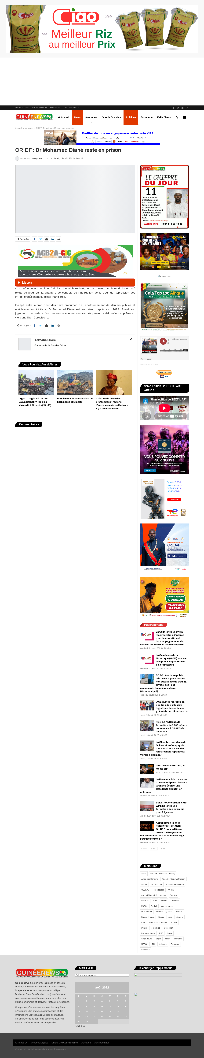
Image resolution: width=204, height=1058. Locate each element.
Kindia (161, 917)
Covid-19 (145, 901)
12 (110, 1006)
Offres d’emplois (39, 108)
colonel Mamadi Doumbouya (153, 895)
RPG (161, 933)
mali (143, 922)
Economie (146, 117)
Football (154, 906)
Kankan (179, 912)
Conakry (173, 895)
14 (125, 1006)
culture (164, 901)
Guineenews (146, 912)
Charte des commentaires (64, 1043)
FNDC (144, 906)
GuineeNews (144, 364)
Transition (178, 939)
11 (102, 1006)
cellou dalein (158, 890)
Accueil (64, 117)
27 (118, 1016)
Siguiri (158, 939)
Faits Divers (164, 117)
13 (118, 1006)
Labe (170, 917)
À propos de (21, 1043)
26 (110, 1016)
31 (94, 1022)
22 (78, 1016)
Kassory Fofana (147, 917)
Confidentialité (101, 1043)
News (77, 117)
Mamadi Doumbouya (158, 922)
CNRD (171, 890)
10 (94, 1006)
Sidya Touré (146, 939)
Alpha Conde (156, 884)
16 (86, 1011)
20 (117, 1011)
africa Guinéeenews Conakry (162, 873)
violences (163, 944)
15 (79, 1011)
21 (125, 1011)
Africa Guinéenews (149, 879)
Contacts (86, 1043)
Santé (169, 933)
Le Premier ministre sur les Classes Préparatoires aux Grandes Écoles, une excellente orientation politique (164, 785)
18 (102, 1011)
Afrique (144, 884)
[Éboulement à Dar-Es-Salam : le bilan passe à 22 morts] (75, 382)
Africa (143, 873)
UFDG (144, 944)
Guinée (159, 912)
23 (86, 1016)
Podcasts (154, 364)
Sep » (84, 1026)
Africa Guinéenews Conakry (173, 879)
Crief (155, 901)
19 (110, 1011)
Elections (175, 901)
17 (94, 1011)
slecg (167, 939)
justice (169, 912)
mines (144, 928)
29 (78, 1022)
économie (145, 950)
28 (125, 1016)
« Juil (77, 1026)
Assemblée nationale (175, 884)
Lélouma (179, 917)
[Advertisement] (102, 81)
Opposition (168, 928)
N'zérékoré (155, 928)
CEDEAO (145, 890)
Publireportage (22, 108)
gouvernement (167, 906)
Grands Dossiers (111, 117)
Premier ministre (148, 933)
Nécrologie (55, 108)
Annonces (91, 117)
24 (94, 1016)
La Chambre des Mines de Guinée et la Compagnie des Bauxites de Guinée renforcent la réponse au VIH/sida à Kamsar (163, 748)
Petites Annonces (71, 108)
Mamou (174, 922)
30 (86, 1022)
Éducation (175, 944)
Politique (131, 117)
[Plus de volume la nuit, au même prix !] (147, 769)
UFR (153, 944)
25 (102, 1016)
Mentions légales (39, 1043)
